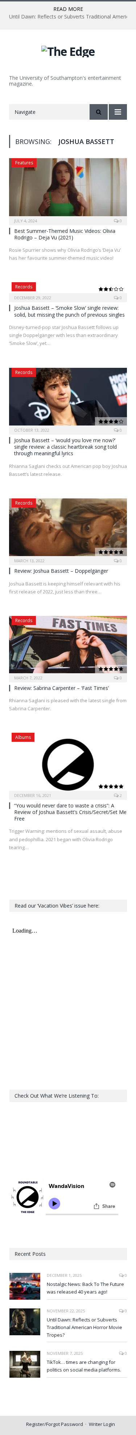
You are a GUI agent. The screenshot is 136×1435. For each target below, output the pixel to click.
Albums (23, 737)
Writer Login (102, 1424)
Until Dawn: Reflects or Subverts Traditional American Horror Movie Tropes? (84, 1327)
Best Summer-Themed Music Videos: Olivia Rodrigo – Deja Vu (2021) (64, 234)
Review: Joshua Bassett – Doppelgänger (61, 570)
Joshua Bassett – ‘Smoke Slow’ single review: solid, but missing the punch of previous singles (69, 311)
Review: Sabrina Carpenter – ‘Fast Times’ (61, 687)
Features (24, 163)
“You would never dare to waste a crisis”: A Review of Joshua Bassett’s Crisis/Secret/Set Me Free (70, 812)
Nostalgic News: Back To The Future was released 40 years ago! (85, 1288)
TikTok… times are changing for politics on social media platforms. (84, 1366)
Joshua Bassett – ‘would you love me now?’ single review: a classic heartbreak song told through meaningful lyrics (65, 447)
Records (23, 287)
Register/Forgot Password (54, 1424)
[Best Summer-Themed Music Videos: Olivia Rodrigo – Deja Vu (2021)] (68, 189)
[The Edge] (68, 50)
